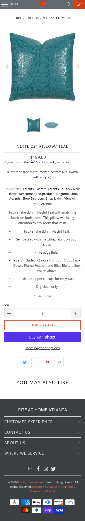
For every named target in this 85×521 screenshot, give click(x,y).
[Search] (69, 4)
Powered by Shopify (43, 491)
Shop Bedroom (33, 198)
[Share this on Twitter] (24, 362)
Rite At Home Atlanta (30, 482)
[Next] (77, 67)
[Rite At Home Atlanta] (42, 4)
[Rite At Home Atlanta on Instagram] (46, 469)
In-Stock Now (70, 189)
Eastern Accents (47, 189)
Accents (28, 189)
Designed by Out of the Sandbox (53, 487)
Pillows (12, 194)
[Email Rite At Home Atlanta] (31, 469)
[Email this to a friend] (59, 362)
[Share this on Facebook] (36, 362)
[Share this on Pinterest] (47, 362)
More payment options (43, 348)
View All (70, 198)
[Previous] (7, 67)
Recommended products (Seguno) (44, 194)
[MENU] (2, 4)
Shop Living (54, 198)
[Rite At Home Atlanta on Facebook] (38, 469)
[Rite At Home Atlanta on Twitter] (53, 469)
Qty (6, 305)
